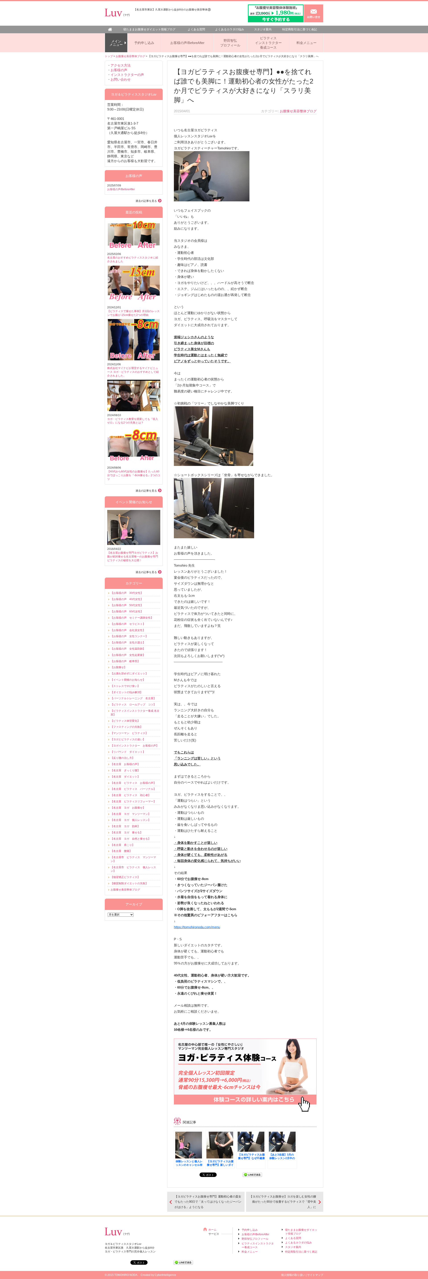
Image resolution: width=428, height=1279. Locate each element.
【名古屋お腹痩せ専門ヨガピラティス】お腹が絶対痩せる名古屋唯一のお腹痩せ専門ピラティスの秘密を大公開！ (132, 556)
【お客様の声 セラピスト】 (128, 624)
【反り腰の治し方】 (123, 757)
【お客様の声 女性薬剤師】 (128, 648)
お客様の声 (119, 70)
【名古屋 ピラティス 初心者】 (131, 795)
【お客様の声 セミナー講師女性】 (132, 617)
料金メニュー (306, 43)
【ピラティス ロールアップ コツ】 (133, 704)
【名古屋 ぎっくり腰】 (125, 770)
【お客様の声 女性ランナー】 (129, 636)
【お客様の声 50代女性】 (127, 605)
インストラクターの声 (127, 75)
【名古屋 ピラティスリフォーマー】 (133, 801)
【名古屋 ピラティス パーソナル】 (133, 789)
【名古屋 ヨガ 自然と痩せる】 (131, 838)
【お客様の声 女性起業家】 (128, 655)
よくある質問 (196, 29)
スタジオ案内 (263, 29)
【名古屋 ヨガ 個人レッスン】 (131, 820)
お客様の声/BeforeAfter (187, 43)
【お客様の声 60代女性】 (127, 611)
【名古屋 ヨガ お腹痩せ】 (128, 807)
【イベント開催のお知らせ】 (128, 679)
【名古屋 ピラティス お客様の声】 (133, 783)
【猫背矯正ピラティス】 (125, 877)
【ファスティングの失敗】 (127, 726)
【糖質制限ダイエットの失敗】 (129, 883)
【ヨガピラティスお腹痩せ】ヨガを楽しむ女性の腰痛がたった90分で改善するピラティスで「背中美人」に (282, 1202)
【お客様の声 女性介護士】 (128, 642)
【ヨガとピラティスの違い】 (128, 739)
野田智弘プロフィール (230, 43)
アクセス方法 (121, 65)
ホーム (212, 1229)
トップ (109, 56)
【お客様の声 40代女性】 (127, 599)
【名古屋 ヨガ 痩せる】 (127, 832)
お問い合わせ (121, 79)
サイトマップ (315, 1275)
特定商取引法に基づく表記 (299, 29)
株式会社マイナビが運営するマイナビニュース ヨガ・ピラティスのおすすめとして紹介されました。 (133, 372)
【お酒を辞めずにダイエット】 (129, 673)
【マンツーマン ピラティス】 (129, 733)
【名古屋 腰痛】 (121, 851)
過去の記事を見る (146, 200)
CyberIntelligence (165, 1275)
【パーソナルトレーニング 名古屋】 (133, 698)
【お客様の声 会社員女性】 (128, 630)
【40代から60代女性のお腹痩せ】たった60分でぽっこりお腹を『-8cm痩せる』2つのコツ (133, 475)
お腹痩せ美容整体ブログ (130, 56)
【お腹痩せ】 (119, 667)
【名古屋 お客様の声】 (125, 764)
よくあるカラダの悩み (229, 29)
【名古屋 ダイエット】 (125, 776)
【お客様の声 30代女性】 (127, 593)
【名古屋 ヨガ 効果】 (125, 826)
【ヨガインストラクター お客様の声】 (135, 745)
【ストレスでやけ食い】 (125, 686)
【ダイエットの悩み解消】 (127, 692)
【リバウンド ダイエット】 (128, 751)
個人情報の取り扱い (293, 1275)
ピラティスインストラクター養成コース (268, 42)
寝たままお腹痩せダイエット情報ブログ (149, 29)
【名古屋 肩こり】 (123, 845)
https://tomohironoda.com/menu (197, 927)
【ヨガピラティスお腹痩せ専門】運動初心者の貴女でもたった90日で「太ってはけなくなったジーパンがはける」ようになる (208, 1202)
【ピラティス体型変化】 (125, 720)
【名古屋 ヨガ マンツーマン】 (131, 814)
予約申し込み (144, 43)
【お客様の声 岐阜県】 (125, 661)
